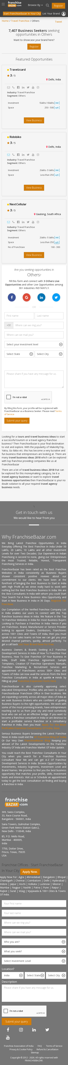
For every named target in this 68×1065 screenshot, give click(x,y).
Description (9, 982)
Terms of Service (54, 1045)
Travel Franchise (20, 20)
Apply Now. (30, 872)
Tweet (58, 21)
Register (58, 5)
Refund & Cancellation (47, 1049)
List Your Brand (51, 13)
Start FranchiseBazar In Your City (22, 13)
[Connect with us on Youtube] (8, 1037)
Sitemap (35, 1052)
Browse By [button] (34, 5)
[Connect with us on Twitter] (47, 1030)
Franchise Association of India (18, 1045)
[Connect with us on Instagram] (21, 1030)
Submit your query (17, 420)
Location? (8, 969)
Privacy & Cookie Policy (21, 1049)
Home (5, 20)
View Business (34, 120)
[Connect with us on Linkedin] (34, 1030)
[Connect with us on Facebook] (8, 1030)
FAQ (40, 1045)
